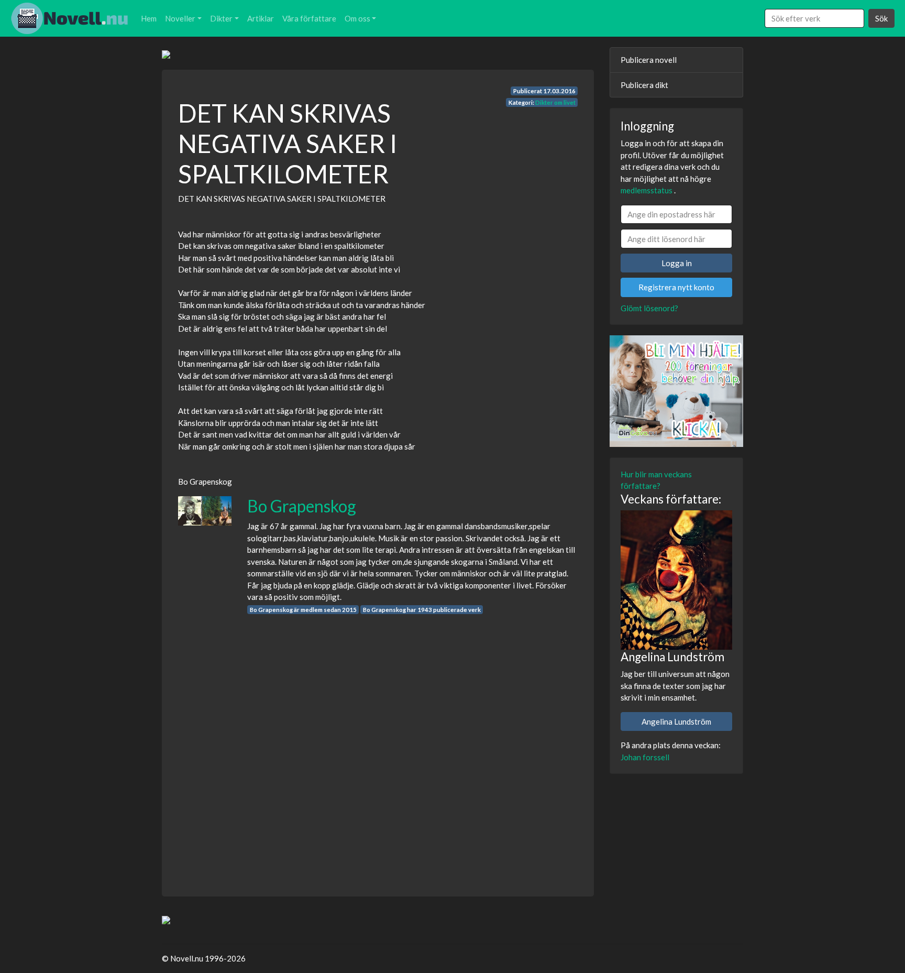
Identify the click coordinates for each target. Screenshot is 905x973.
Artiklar (260, 18)
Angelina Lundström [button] (676, 721)
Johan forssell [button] (645, 757)
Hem (149, 18)
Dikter (221, 18)
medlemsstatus (646, 190)
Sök (881, 18)
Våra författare (309, 18)
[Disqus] (378, 746)
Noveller (180, 18)
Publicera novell (649, 59)
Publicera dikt (644, 85)
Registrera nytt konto (676, 287)
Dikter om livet (555, 102)
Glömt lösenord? (649, 308)
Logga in (676, 263)
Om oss (357, 18)
